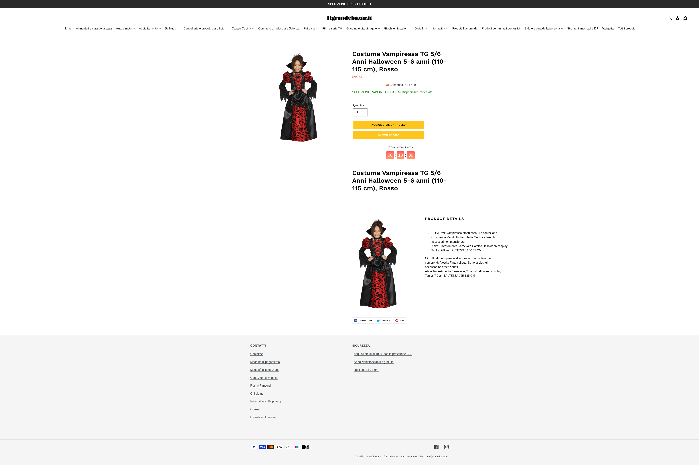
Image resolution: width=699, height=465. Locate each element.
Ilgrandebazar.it (373, 456)
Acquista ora (388, 134)
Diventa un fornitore (263, 417)
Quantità (358, 105)
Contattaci (256, 353)
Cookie (255, 409)
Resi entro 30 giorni (366, 369)
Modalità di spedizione (264, 369)
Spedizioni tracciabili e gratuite (374, 361)
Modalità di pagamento (265, 361)
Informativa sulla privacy (265, 401)
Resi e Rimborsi (260, 385)
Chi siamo (256, 393)
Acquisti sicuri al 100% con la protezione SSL (383, 353)
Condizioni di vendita (264, 377)
